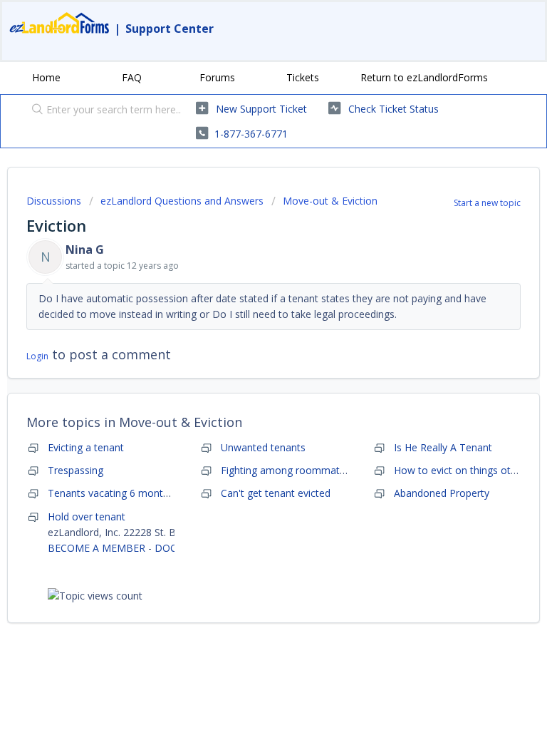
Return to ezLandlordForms (424, 77)
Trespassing (75, 470)
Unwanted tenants (263, 447)
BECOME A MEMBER (96, 548)
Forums (217, 77)
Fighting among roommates (285, 470)
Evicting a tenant (86, 447)
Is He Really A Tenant (443, 447)
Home (46, 77)
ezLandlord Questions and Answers (182, 200)
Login (37, 356)
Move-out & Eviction (330, 200)
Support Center (169, 28)
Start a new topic (487, 203)
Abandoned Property (441, 493)
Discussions (53, 200)
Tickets (302, 77)
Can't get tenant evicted (275, 493)
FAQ (132, 77)
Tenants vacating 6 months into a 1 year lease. (156, 493)
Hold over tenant (86, 516)
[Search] (34, 110)
